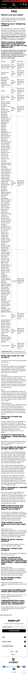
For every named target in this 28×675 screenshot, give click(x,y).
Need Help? (4, 4)
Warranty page (13, 582)
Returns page (16, 545)
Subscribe (14, 630)
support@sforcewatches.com (9, 430)
